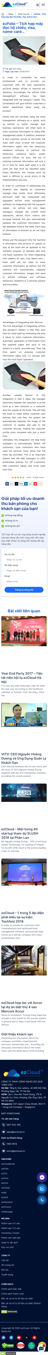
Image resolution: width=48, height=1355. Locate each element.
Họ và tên (9, 554)
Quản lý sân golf (9, 1242)
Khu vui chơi (7, 1247)
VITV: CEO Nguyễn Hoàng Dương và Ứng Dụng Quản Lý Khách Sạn (23, 758)
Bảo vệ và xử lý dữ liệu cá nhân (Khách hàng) (21, 1305)
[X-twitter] (27, 1337)
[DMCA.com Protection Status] (8, 1353)
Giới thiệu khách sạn (17, 1034)
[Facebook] (3, 1337)
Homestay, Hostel (10, 1233)
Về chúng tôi (7, 1265)
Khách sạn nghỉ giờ (10, 1237)
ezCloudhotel (8, 1164)
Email (7, 576)
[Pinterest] (34, 1337)
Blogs (11, 14)
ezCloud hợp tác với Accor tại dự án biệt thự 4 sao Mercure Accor (21, 1007)
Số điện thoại (11, 565)
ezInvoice (6, 1207)
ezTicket (5, 1187)
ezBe (3, 1192)
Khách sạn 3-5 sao (10, 1228)
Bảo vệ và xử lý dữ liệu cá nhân (17, 1298)
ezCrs (4, 1173)
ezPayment (7, 1202)
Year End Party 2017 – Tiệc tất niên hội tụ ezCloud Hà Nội (22, 678)
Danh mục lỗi (23, 14)
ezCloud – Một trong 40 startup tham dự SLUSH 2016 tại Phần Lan (19, 833)
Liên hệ (5, 1260)
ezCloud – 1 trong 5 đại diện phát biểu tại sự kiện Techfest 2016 (22, 917)
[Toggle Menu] (43, 5)
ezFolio (5, 1168)
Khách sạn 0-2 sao (10, 1223)
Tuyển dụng (7, 1274)
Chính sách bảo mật (11, 1289)
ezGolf (4, 1197)
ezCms (4, 1178)
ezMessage (7, 1211)
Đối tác (5, 1269)
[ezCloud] (14, 4)
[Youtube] (19, 1337)
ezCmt (4, 1183)
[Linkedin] (11, 1337)
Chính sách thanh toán (12, 1293)
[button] (10, 484)
